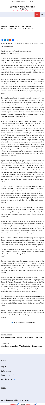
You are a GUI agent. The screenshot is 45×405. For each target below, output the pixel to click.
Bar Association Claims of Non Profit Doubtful (22, 336)
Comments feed (7, 375)
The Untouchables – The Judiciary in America (21, 344)
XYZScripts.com (30, 404)
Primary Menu (42, 14)
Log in (3, 367)
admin (23, 32)
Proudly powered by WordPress (14, 400)
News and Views (9, 23)
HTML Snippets (13, 404)
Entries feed (6, 371)
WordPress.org (7, 379)
